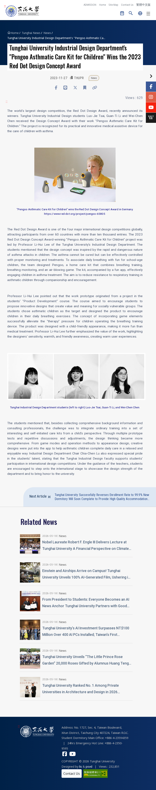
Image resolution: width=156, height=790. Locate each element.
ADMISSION (90, 4)
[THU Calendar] (122, 13)
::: (5, 6)
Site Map (113, 4)
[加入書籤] (84, 88)
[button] (130, 13)
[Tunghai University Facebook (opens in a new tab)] (64, 754)
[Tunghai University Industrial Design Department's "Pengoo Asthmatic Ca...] (75, 174)
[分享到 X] (75, 88)
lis (80, 766)
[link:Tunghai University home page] (37, 731)
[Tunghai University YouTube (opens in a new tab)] (72, 754)
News (47, 33)
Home (102, 4)
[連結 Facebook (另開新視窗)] (151, 87)
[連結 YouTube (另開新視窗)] (151, 107)
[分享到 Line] (65, 88)
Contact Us (127, 4)
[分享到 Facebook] (56, 88)
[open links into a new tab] (95, 773)
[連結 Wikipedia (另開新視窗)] (151, 118)
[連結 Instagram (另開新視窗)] (151, 97)
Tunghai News (31, 33)
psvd (89, 766)
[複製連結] (94, 88)
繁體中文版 (143, 4)
